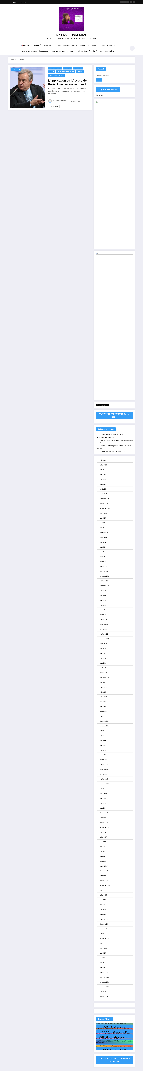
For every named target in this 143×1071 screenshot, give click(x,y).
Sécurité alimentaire (122, 1023)
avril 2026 (103, 479)
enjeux (80, 72)
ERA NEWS (118, 1033)
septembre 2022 (105, 639)
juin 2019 (103, 740)
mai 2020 (103, 702)
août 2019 (103, 735)
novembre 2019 (104, 726)
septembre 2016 (105, 885)
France (121, 1040)
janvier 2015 (103, 972)
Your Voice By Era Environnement (35, 51)
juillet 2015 (103, 948)
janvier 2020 (103, 716)
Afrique (82, 45)
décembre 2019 (104, 721)
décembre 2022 (104, 624)
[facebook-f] (121, 2)
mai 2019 (103, 745)
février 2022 (103, 668)
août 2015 (103, 943)
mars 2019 (103, 755)
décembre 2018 (104, 769)
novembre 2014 (104, 982)
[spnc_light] (132, 48)
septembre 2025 (105, 508)
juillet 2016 (103, 895)
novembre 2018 (104, 774)
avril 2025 (103, 528)
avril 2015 (103, 963)
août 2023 (103, 590)
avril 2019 (103, 750)
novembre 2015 (104, 929)
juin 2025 (103, 518)
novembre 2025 (104, 499)
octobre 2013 (104, 996)
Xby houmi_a (100, 95)
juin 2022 (103, 648)
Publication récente (56, 75)
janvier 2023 (103, 619)
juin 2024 (103, 542)
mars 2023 (103, 610)
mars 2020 (103, 706)
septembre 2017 (105, 827)
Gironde (98, 1042)
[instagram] (131, 2)
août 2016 (103, 890)
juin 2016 (103, 900)
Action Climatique (100, 1028)
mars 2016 (103, 914)
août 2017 (103, 832)
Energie (102, 45)
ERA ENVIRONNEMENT (71, 34)
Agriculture (98, 1038)
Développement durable (109, 1023)
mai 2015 (103, 958)
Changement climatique (111, 1038)
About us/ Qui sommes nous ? (62, 51)
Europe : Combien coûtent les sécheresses (113, 451)
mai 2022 (103, 653)
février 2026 (103, 489)
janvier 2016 (103, 919)
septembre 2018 (105, 784)
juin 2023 (103, 595)
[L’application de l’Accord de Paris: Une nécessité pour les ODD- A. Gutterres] (27, 87)
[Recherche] (125, 48)
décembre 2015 (104, 924)
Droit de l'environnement (106, 1045)
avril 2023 (103, 605)
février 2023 (103, 615)
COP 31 (121, 1028)
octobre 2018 (104, 779)
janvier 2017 (103, 866)
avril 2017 (103, 851)
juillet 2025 (103, 513)
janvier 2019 (103, 764)
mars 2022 (103, 663)
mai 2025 (103, 523)
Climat (52, 72)
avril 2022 (103, 658)
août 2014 (103, 991)
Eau (117, 1023)
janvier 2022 (103, 673)
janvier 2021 (103, 687)
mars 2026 (103, 484)
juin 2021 (103, 682)
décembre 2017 (104, 813)
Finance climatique (125, 1033)
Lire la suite (54, 106)
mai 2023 (103, 600)
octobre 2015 (104, 934)
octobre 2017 (104, 822)
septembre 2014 (105, 987)
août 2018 (103, 789)
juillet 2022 (103, 644)
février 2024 (103, 561)
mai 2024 (103, 547)
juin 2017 (103, 842)
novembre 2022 (104, 629)
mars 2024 (103, 557)
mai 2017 (103, 846)
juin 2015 (103, 953)
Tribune (102, 1042)
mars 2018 (103, 808)
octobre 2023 (104, 581)
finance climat (126, 1028)
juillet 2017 (103, 837)
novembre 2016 (104, 876)
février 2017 (103, 861)
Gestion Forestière (127, 1040)
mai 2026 (103, 474)
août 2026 (103, 460)
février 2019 (103, 760)
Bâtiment (104, 1038)
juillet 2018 (103, 793)
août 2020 (103, 692)
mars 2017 (103, 856)
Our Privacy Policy (107, 51)
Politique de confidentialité (87, 51)
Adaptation (92, 45)
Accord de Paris (49, 45)
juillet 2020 (103, 697)
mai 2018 (103, 798)
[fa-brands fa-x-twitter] (124, 2)
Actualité (37, 45)
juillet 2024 (103, 537)
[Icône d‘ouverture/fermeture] (9, 48)
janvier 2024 (103, 566)
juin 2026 (103, 470)
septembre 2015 (105, 938)
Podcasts (110, 45)
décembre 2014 (104, 977)
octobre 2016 (104, 880)
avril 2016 (103, 909)
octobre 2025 (104, 503)
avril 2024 (103, 552)
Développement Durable (67, 45)
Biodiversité (112, 1040)
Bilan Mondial (111, 1033)
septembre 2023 (105, 586)
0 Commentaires (76, 101)
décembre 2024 (104, 532)
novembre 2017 (104, 818)
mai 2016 (103, 905)
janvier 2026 (103, 494)
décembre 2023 (104, 571)
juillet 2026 (103, 465)
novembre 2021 (104, 677)
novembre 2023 (104, 576)
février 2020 (103, 711)
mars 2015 (103, 967)
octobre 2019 (104, 731)
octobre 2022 (104, 634)
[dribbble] (127, 2)
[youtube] (134, 2)
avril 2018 (103, 803)
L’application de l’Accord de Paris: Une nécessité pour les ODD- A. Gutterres (68, 82)
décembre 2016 (104, 871)
